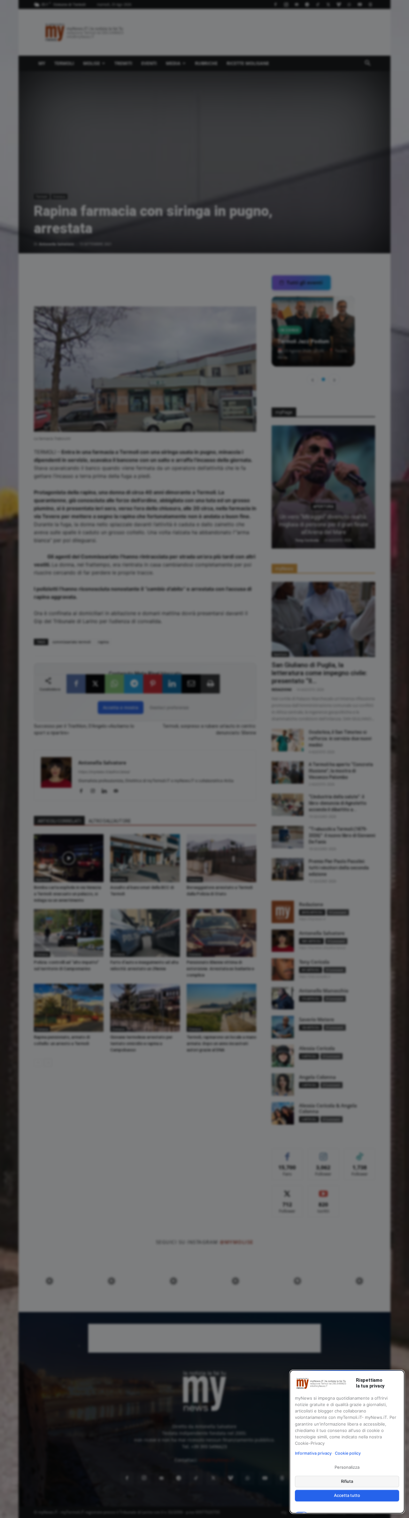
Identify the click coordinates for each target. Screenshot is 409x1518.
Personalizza (347, 1467)
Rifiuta (347, 1481)
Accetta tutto (347, 1495)
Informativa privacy (313, 1453)
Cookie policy (348, 1453)
